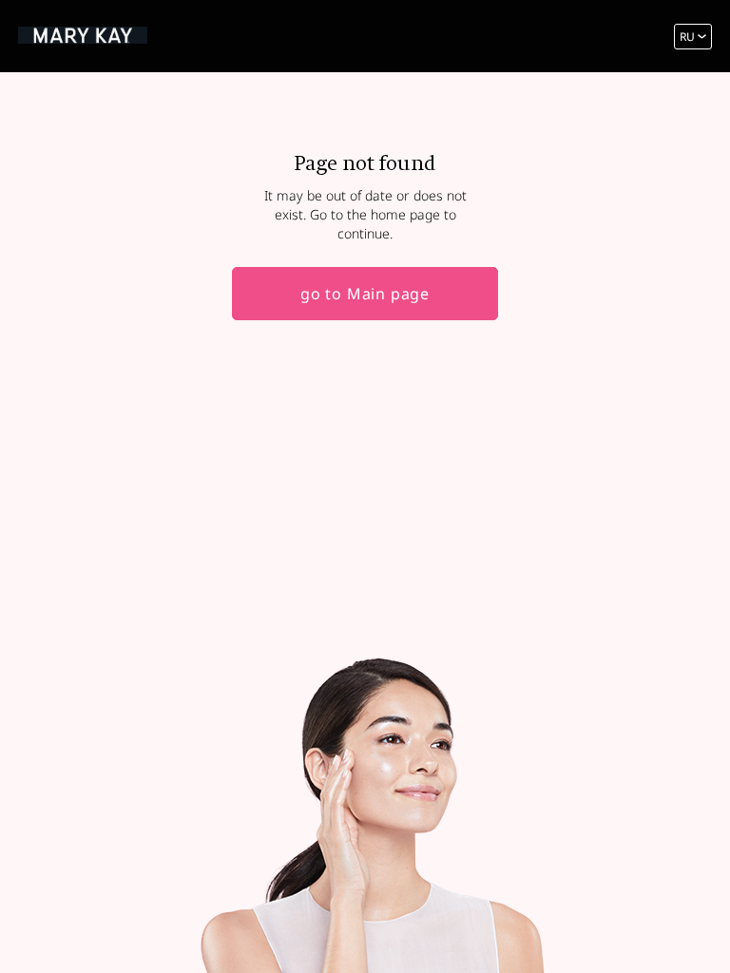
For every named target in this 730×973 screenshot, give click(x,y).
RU (687, 37)
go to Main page (365, 293)
